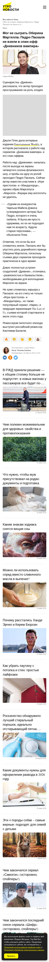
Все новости (8, 20)
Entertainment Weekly (26, 144)
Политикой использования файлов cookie (22, 947)
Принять (11, 956)
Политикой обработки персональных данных (24, 950)
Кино (16, 20)
